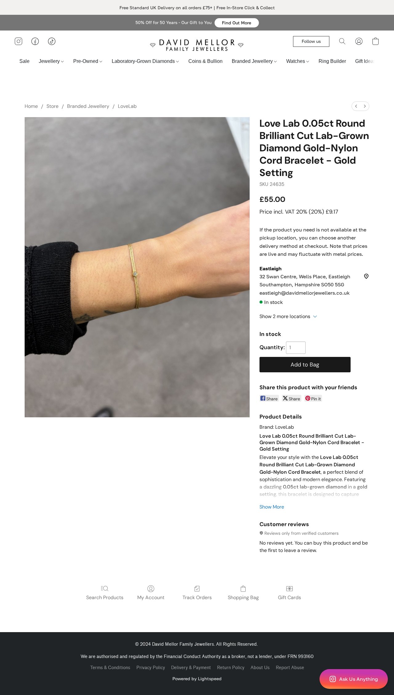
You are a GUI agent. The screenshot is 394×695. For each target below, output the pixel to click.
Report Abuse (290, 667)
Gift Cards (289, 597)
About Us (260, 667)
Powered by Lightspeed (197, 678)
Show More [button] (271, 507)
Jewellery (50, 61)
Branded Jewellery (253, 61)
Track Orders (197, 597)
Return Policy (230, 667)
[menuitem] (356, 106)
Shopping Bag (243, 597)
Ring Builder (332, 61)
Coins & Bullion (205, 61)
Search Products (104, 597)
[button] (237, 22)
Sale (24, 61)
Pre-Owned (86, 61)
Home (31, 106)
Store (52, 106)
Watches (296, 61)
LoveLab (127, 106)
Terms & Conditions (110, 667)
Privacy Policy (150, 667)
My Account (150, 597)
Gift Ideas (366, 61)
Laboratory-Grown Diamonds (144, 61)
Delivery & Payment (191, 667)
